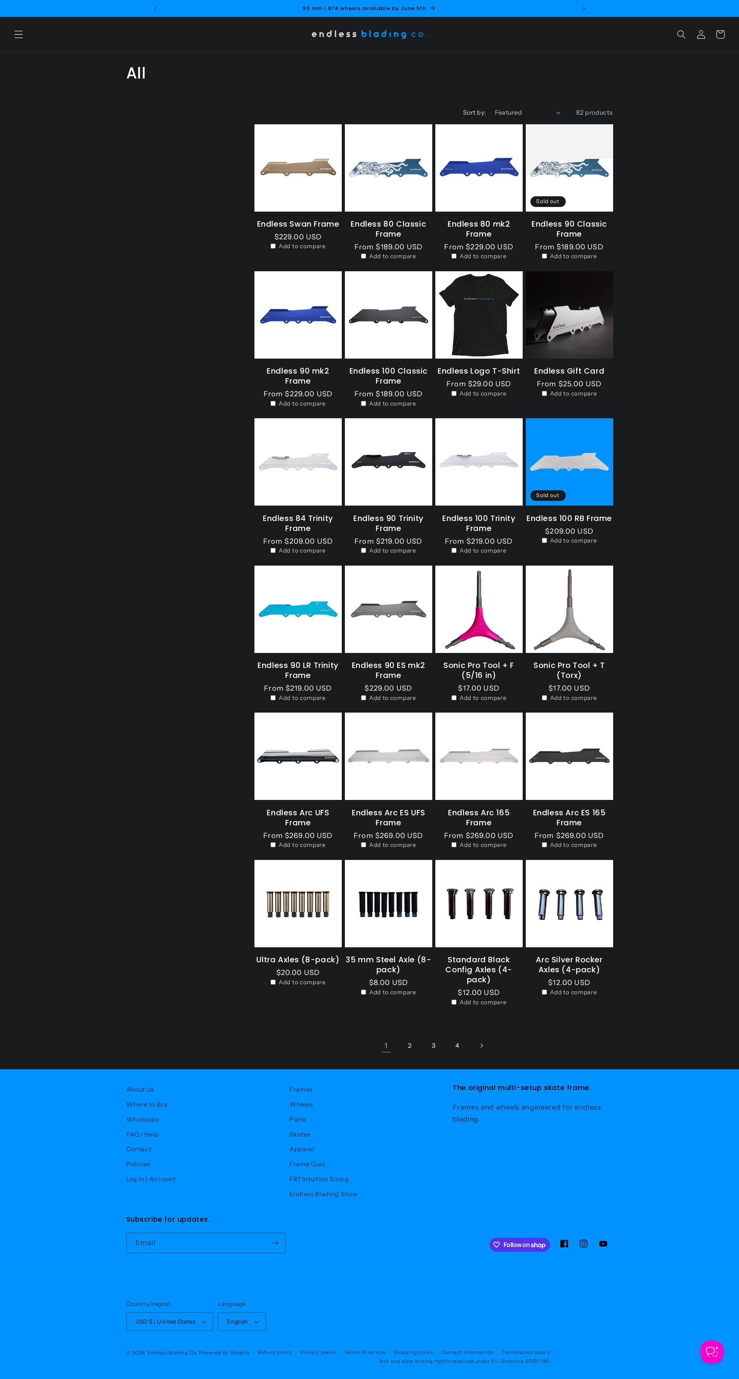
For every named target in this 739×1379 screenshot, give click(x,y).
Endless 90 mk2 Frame (298, 376)
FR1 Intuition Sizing (319, 1179)
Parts (297, 1119)
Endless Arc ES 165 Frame (569, 818)
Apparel (301, 1149)
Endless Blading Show (323, 1194)
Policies (138, 1164)
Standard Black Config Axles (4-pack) (478, 970)
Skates (300, 1134)
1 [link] (386, 1045)
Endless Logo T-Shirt (479, 371)
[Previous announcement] (155, 8)
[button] (18, 34)
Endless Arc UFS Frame (298, 818)
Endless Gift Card (569, 371)
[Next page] (482, 1046)
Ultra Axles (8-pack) (297, 960)
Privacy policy (318, 1352)
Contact (139, 1149)
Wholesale (142, 1119)
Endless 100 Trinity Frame (478, 523)
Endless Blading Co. (172, 1353)
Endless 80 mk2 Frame (479, 229)
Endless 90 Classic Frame (569, 229)
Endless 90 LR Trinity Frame (298, 670)
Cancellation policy (526, 1352)
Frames (301, 1089)
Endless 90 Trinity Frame (388, 523)
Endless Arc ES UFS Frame (388, 818)
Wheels (301, 1104)
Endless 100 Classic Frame (388, 376)
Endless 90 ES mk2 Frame (388, 670)
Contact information (467, 1352)
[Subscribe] (275, 1243)
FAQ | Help (142, 1134)
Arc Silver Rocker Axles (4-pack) (569, 965)
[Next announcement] (583, 8)
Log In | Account (151, 1179)
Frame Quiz (307, 1164)
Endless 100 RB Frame (569, 518)
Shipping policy (414, 1352)
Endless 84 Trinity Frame (298, 523)
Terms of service (365, 1352)
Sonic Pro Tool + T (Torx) (569, 670)
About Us (140, 1089)
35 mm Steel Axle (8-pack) (388, 965)
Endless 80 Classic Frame (388, 229)
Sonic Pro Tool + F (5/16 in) (478, 670)
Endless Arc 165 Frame (479, 818)
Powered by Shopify (224, 1353)
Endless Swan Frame (298, 224)
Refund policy (275, 1352)
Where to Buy (147, 1104)
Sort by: (474, 112)
